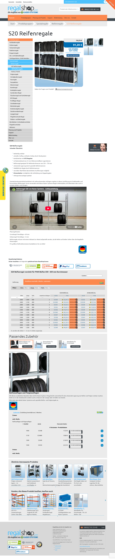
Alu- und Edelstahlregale (17, 55)
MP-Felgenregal (80, 479)
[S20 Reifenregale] (59, 62)
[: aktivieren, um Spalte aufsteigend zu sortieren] (26, 297)
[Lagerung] (88, 42)
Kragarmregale (14, 53)
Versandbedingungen (85, 546)
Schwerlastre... (16, 508)
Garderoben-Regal (15, 93)
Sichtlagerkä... (63, 508)
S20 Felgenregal (17, 479)
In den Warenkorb (73, 55)
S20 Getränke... (32, 479)
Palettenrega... (32, 508)
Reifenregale (57, 23)
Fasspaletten (14, 82)
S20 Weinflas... (48, 479)
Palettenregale (14, 50)
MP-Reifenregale (16, 66)
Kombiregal (13, 87)
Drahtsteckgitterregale (17, 109)
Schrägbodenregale (16, 77)
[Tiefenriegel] (98, 42)
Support (50, 18)
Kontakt (74, 18)
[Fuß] (88, 51)
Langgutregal (14, 114)
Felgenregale (14, 74)
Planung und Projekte (39, 18)
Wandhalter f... (79, 508)
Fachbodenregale (15, 42)
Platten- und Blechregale (17, 119)
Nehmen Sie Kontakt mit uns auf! (64, 89)
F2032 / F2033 (15, 71)
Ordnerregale (14, 45)
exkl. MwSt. (16, 419)
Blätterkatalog (58, 18)
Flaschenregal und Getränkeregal (20, 95)
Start (12, 23)
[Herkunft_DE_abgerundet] (13, 405)
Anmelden (19, 2)
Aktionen (12, 127)
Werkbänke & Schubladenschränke (20, 122)
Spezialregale (42, 23)
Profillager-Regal (15, 101)
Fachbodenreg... (48, 508)
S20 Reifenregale (74, 23)
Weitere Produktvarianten (74, 52)
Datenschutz (58, 546)
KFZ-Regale (13, 98)
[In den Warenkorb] (73, 299)
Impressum (57, 548)
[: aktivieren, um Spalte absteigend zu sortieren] (17, 297)
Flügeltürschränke (15, 124)
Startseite (11, 2)
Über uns (67, 18)
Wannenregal (14, 85)
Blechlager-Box (95, 479)
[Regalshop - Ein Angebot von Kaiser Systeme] (23, 9)
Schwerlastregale (15, 48)
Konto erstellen (27, 2)
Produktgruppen (26, 18)
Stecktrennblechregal (16, 111)
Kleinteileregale (15, 106)
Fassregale (13, 79)
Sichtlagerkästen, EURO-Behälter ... (20, 58)
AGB (56, 550)
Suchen (84, 275)
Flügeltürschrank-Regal (17, 116)
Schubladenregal (15, 103)
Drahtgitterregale (15, 90)
